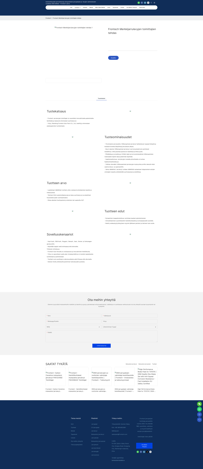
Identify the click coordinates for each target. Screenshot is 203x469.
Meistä (73, 431)
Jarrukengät (94, 451)
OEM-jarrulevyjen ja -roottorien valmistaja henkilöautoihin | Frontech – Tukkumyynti (101, 390)
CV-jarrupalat (95, 427)
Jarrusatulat (94, 438)
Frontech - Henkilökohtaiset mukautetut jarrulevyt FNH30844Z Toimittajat (78, 390)
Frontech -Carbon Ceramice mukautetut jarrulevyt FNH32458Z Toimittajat (55, 390)
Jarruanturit (94, 444)
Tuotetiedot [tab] (101, 98)
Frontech (48, 18)
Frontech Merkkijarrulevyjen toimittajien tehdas (67, 18)
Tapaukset (74, 434)
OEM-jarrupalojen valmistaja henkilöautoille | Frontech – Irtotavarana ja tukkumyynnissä (124, 390)
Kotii (72, 424)
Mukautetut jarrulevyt (131, 364)
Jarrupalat (94, 424)
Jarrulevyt (94, 431)
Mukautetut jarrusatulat (145, 364)
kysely (113, 58)
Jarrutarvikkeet (95, 448)
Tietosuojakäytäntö (76, 444)
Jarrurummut (95, 455)
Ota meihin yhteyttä (77, 441)
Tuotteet (154, 364)
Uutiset (73, 438)
